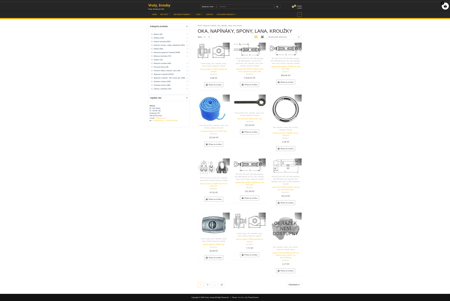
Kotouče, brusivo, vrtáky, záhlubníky (167, 45)
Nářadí (156, 49)
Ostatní (156, 60)
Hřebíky (156, 38)
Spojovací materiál (209, 25)
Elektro (156, 34)
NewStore (241, 297)
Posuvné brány (159, 67)
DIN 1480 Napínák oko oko (280, 61)
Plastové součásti (160, 63)
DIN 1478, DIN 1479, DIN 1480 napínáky (249, 58)
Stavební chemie (160, 81)
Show (200, 37)
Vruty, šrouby (159, 5)
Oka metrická (239, 113)
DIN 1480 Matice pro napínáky (283, 179)
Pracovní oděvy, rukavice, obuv (165, 70)
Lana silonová (203, 125)
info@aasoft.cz (160, 118)
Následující (293, 285)
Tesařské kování (160, 85)
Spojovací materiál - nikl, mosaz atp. (167, 78)
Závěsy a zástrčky (160, 89)
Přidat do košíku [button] (215, 85)
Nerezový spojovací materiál (164, 52)
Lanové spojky (206, 63)
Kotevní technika (160, 41)
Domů (200, 25)
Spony (292, 249)
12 (222, 285)
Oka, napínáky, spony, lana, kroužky (285, 127)
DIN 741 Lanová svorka (208, 178)
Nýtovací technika (160, 56)
